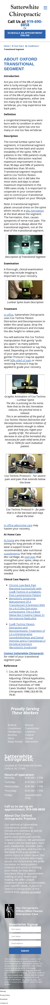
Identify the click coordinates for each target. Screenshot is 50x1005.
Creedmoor (14, 728)
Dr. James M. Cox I (29, 979)
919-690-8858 (31, 23)
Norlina (12, 735)
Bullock (12, 725)
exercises (30, 557)
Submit (25, 950)
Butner (29, 725)
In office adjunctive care (18, 525)
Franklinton (32, 728)
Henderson (14, 731)
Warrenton (31, 741)
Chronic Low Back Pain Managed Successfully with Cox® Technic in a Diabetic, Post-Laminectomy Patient (25, 590)
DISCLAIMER (13, 975)
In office (8, 314)
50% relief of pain (20, 360)
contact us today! (30, 892)
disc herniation (35, 210)
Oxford (29, 735)
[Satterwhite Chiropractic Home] (25, 10)
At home (9, 540)
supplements (12, 553)
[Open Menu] (45, 8)
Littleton (30, 731)
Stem (11, 738)
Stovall (29, 738)
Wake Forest (15, 741)
